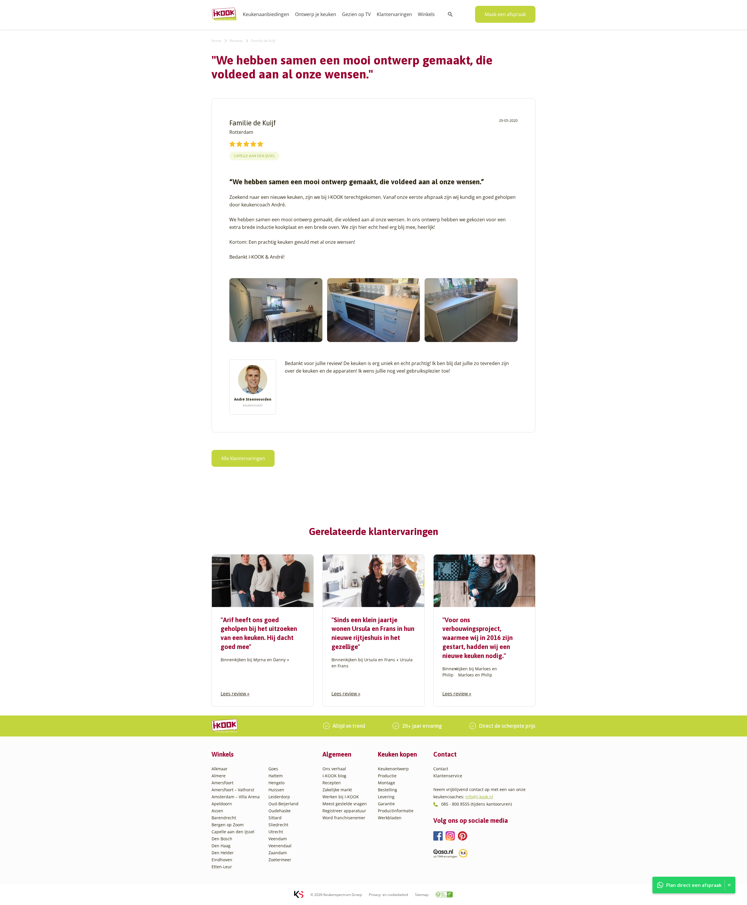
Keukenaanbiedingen (266, 14)
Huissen (276, 789)
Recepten (331, 782)
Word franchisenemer (343, 817)
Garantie (386, 803)
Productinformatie (395, 810)
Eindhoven (222, 859)
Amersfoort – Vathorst (233, 789)
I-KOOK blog (334, 775)
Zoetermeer (279, 859)
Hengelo (276, 782)
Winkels (426, 14)
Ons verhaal (334, 768)
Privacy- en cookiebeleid (388, 894)
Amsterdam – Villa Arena (236, 796)
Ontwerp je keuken (315, 14)
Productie (387, 775)
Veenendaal (280, 845)
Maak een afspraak (505, 14)
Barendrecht (224, 817)
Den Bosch (222, 838)
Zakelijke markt (337, 789)
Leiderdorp (279, 796)
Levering (386, 796)
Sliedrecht (278, 824)
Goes (273, 768)
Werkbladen (390, 817)
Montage (386, 782)
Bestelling (387, 789)
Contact (440, 768)
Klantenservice (447, 775)
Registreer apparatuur (344, 810)
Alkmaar (220, 768)
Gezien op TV (356, 14)
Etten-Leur (222, 866)
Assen (217, 810)
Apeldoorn (222, 803)
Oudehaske (279, 810)
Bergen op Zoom (228, 824)
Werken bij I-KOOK (340, 796)
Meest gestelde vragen (344, 803)
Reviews (236, 40)
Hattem (275, 775)
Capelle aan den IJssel (254, 155)
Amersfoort (222, 782)
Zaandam (277, 852)
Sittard (275, 817)
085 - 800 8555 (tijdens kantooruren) (476, 804)
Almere (219, 775)
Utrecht (275, 831)
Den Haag (221, 845)
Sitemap (421, 894)
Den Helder (223, 852)
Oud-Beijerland (283, 803)
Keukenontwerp (393, 768)
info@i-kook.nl (479, 796)
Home (216, 40)
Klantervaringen (394, 14)
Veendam (277, 838)
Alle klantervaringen (243, 458)
